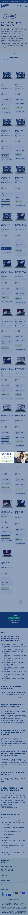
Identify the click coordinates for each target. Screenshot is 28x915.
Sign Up (7, 461)
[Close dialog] (27, 452)
